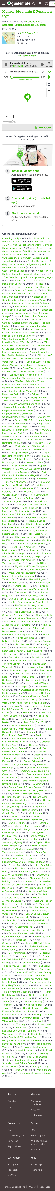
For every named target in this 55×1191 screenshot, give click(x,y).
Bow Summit (46, 670)
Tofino (7, 1008)
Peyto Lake (37, 657)
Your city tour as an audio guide (39, 1142)
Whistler (13, 923)
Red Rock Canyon (18, 465)
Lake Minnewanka (39, 495)
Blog (10, 1130)
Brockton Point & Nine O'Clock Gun (19, 858)
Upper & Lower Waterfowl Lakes (25, 660)
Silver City (19, 1069)
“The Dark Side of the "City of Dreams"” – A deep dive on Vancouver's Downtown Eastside (23, 384)
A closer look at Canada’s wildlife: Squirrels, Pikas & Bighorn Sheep (27, 313)
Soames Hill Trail (12, 758)
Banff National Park (12, 443)
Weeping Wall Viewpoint (36, 589)
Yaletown (13, 816)
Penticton (40, 735)
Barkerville (7, 683)
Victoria (6, 930)
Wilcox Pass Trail (34, 595)
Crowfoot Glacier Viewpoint (22, 391)
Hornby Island (38, 1034)
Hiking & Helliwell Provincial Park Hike (21, 1040)
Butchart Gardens (18, 952)
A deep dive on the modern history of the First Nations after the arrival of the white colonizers (27, 251)
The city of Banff (43, 443)
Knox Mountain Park (12, 735)
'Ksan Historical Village (37, 683)
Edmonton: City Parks (13, 478)
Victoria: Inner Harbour (34, 930)
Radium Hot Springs (14, 553)
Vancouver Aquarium (12, 852)
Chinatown (7, 943)
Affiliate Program (16, 1135)
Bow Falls (46, 456)
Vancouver (38, 784)
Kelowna (31, 732)
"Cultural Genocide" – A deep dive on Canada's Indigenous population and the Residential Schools (27, 264)
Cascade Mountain (24, 488)
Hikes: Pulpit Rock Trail (34, 722)
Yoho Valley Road (35, 569)
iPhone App (36, 1169)
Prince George (27, 676)
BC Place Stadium (11, 797)
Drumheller (20, 423)
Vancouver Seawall (24, 849)
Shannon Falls (22, 917)
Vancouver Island (23, 926)
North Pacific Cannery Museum (17, 728)
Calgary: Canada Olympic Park (17, 413)
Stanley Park (15, 865)
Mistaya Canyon (12, 663)
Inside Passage (30, 699)
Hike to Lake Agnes (36, 524)
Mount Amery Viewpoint (31, 556)
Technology (36, 1115)
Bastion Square (42, 936)
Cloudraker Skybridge (26, 1060)
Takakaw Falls (9, 579)
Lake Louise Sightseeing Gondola (18, 511)
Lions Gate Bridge (44, 865)
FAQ (33, 1130)
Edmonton (40, 387)
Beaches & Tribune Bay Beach (24, 1037)
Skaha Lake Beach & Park (22, 738)
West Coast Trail (10, 1034)
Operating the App (11, 238)
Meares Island (21, 1027)
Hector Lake (36, 654)
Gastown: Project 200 (15, 764)
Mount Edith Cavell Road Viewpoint (21, 621)
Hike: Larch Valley (38, 533)
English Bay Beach (30, 871)
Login (10, 1106)
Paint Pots (35, 550)
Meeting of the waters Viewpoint (18, 576)
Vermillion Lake (9, 495)
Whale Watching (10, 1021)
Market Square (22, 939)
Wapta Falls (20, 585)
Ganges (25, 956)
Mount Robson (22, 673)
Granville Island (22, 800)
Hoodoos (28, 491)
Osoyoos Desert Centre (14, 748)
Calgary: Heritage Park (13, 417)
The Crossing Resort (35, 667)
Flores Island (44, 1024)
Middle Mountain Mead (35, 1047)
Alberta (46, 634)
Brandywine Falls (36, 920)
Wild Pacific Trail (34, 1004)
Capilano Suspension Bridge (16, 829)
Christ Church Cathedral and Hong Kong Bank (27, 790)
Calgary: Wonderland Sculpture (24, 404)
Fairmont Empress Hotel (21, 933)
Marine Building (39, 845)
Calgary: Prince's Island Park (18, 407)
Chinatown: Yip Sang (12, 615)
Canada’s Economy (24, 290)
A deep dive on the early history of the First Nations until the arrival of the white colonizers (27, 244)
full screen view (27, 55)
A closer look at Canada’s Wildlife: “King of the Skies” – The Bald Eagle (26, 322)
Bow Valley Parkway (25, 498)
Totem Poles (42, 852)
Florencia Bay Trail (11, 1014)
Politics (39, 283)
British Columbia (10, 1066)
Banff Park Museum (33, 449)
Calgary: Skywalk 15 (33, 400)
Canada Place (9, 813)
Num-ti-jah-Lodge (18, 670)
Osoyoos (33, 745)
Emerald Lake (16, 582)
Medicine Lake (22, 644)
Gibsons (38, 754)
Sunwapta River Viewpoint (22, 559)
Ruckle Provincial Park (15, 965)
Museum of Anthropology (27, 826)
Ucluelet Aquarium (24, 1050)
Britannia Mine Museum (37, 913)
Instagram (13, 1164)
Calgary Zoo (44, 417)
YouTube (12, 1175)
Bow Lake (14, 657)
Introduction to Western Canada (35, 1073)
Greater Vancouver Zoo (26, 839)
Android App (37, 1164)
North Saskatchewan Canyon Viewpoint (22, 650)
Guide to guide (38, 1135)
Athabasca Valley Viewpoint (16, 624)
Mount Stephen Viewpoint (22, 572)
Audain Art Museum (40, 923)
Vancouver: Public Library (27, 793)
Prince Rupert (21, 686)
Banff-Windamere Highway (15, 540)
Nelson (26, 712)
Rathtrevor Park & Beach (16, 991)
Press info (35, 1109)
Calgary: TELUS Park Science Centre (33, 420)
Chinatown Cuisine (38, 891)
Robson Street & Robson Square (25, 787)
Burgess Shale (43, 582)
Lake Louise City (30, 507)
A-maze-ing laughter (12, 874)
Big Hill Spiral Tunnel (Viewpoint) (31, 566)
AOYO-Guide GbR (29, 33)
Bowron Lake (31, 680)
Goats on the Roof (38, 995)
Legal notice (45, 1186)
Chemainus (45, 969)
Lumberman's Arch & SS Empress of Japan (23, 862)
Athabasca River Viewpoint (28, 618)
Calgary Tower (9, 397)
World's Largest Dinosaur (16, 472)
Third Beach (21, 868)
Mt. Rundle (42, 485)
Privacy (32, 1186)
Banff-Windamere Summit (32, 543)
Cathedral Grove (23, 998)
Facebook (13, 1169)
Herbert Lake (10, 654)
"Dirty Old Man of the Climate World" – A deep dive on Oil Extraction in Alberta (26, 345)
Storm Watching (17, 1024)
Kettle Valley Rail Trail (25, 611)
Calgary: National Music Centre (17, 410)
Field (11, 569)
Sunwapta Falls (40, 608)
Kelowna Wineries (32, 761)
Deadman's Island (23, 855)
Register (12, 1101)
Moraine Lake (9, 530)
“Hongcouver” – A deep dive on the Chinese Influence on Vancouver (27, 358)
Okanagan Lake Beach (13, 741)
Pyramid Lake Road (24, 637)
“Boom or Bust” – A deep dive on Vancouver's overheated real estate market (26, 364)
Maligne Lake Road (11, 641)
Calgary (35, 394)
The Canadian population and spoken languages (28, 277)
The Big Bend (22, 592)
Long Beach (37, 1021)
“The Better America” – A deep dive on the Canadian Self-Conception (27, 293)
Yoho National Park (11, 563)
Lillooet (5, 712)
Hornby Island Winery (13, 1043)
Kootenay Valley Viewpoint (22, 546)
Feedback (35, 1149)
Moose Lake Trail (28, 647)
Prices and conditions (36, 1102)
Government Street (11, 936)
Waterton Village (35, 462)
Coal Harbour (35, 813)
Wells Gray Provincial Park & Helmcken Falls (24, 702)
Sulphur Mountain (23, 459)
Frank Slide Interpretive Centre (24, 439)
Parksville (37, 988)
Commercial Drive (18, 823)
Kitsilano (43, 823)
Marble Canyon (9, 550)
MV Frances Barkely (32, 1001)
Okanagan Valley (40, 1066)
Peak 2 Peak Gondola (38, 1056)
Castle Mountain (41, 501)
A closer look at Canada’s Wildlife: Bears (29, 303)
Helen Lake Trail (10, 394)
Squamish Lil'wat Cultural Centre (18, 1063)
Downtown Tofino (30, 1017)
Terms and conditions (14, 1186)
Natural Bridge (36, 579)
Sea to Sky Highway (12, 842)
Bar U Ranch (36, 436)
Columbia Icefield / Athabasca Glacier (27, 598)
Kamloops (14, 706)
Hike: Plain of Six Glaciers (21, 527)
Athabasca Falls (44, 615)
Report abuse (14, 1146)
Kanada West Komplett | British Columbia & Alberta (24, 23)
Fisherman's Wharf (38, 949)
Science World (40, 797)
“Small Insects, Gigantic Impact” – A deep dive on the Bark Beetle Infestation (25, 351)
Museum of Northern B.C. (21, 725)
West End (19, 894)
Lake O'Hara (41, 563)
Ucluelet (8, 1004)
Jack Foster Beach (31, 962)
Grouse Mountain (38, 836)
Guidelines (13, 1140)
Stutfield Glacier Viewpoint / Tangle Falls (29, 602)
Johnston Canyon (11, 501)
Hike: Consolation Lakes (27, 537)
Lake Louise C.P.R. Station (15, 514)
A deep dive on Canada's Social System (29, 287)
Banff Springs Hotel (18, 452)
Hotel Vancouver (30, 810)
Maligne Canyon (43, 641)
